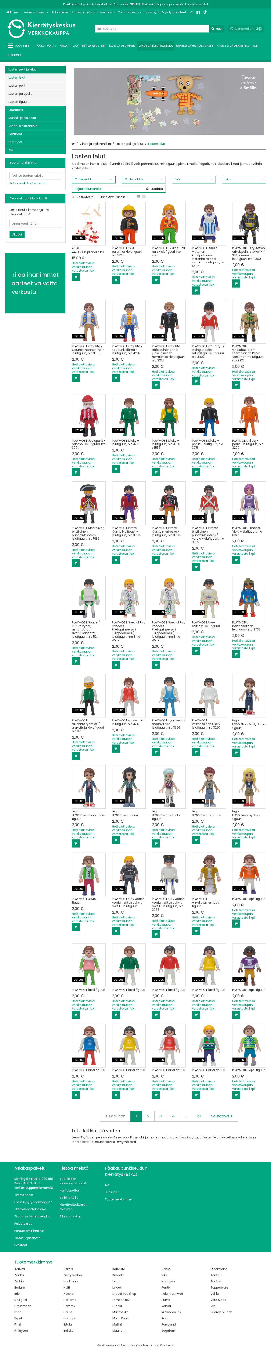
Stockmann (219, 1269)
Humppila (70, 1318)
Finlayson (21, 1330)
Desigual (20, 1300)
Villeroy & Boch (221, 1312)
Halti (67, 1287)
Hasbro (69, 1294)
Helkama (70, 1300)
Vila (213, 1306)
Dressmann (22, 1306)
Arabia (19, 1281)
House (68, 1312)
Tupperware (219, 1287)
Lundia (117, 1306)
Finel (17, 1324)
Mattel (117, 1324)
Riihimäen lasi (171, 1312)
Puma (166, 1300)
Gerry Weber (73, 1275)
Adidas (19, 1275)
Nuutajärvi (169, 1281)
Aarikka (19, 1269)
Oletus (120, 197)
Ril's (164, 1318)
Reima (166, 1306)
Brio (17, 1294)
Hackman (71, 1281)
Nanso (166, 1269)
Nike (164, 1275)
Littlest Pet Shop (124, 1294)
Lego (115, 1281)
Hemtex (69, 1306)
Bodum (19, 1287)
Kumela (118, 1275)
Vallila (214, 1294)
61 (199, 1116)
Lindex (117, 1287)
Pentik (166, 1287)
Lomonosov (121, 1300)
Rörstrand (169, 1324)
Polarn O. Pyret (172, 1294)
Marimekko (120, 1312)
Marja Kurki (120, 1318)
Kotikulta (118, 1269)
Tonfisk (215, 1275)
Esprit (18, 1318)
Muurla (117, 1330)
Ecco (18, 1312)
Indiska (68, 1330)
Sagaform (169, 1330)
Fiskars (68, 1269)
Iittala (68, 1324)
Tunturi (215, 1281)
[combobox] (159, 28)
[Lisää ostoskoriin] (76, 277)
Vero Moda (218, 1300)
